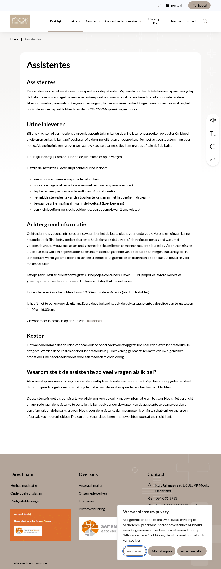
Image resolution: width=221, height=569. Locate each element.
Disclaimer (87, 501)
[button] (212, 120)
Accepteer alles (192, 551)
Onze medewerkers (93, 493)
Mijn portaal (172, 5)
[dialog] (164, 532)
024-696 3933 (166, 498)
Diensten (91, 21)
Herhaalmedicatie (23, 485)
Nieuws (176, 21)
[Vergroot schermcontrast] (212, 146)
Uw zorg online (153, 21)
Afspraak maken (91, 485)
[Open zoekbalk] (205, 21)
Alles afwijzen (162, 551)
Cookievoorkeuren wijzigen (28, 563)
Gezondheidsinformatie (121, 21)
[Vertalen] (212, 159)
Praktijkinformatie (63, 21)
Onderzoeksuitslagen (26, 493)
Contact (190, 21)
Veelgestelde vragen (25, 501)
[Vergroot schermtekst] (212, 133)
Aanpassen (134, 551)
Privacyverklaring (92, 509)
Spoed (202, 5)
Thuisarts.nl (93, 320)
